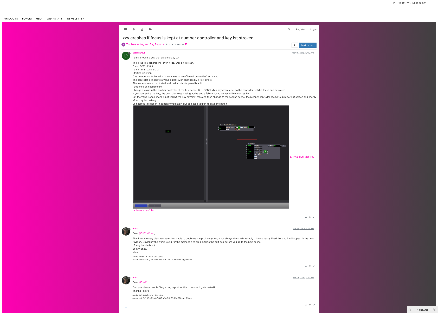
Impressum (419, 3)
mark (135, 228)
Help (39, 18)
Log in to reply (308, 45)
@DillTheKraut (146, 233)
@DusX (143, 282)
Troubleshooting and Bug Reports (145, 44)
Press (397, 3)
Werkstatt (54, 18)
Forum (27, 18)
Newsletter (75, 18)
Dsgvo (406, 3)
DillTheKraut (139, 52)
